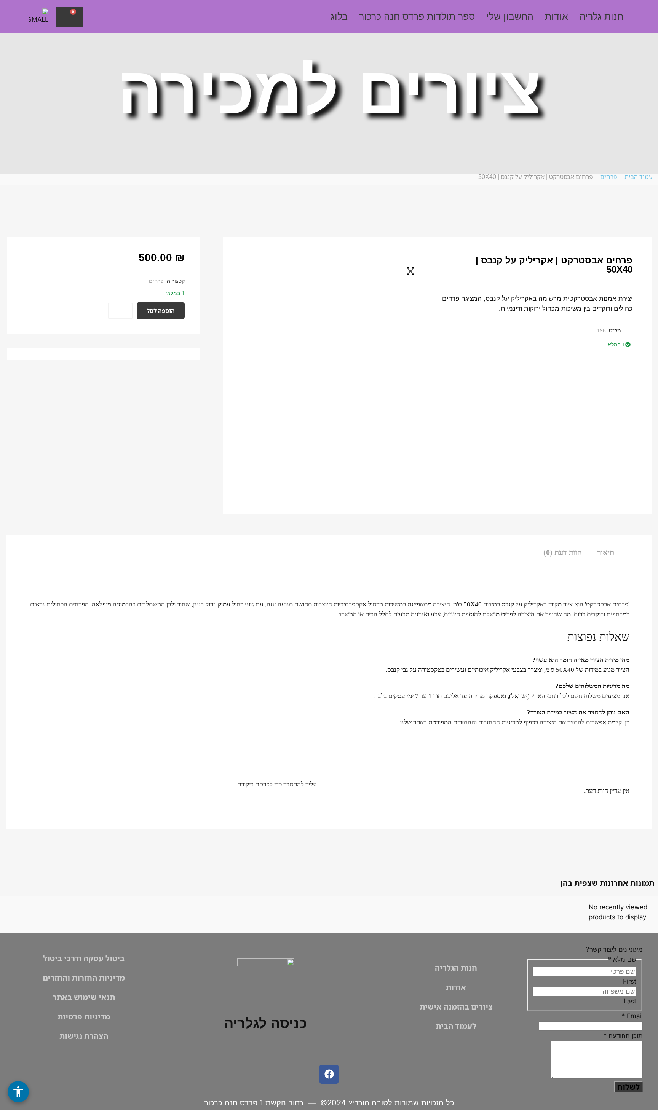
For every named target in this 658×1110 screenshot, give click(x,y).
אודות (556, 16)
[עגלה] (69, 17)
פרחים (608, 176)
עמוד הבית (638, 176)
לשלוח (628, 1087)
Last (630, 1001)
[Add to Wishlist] (120, 311)
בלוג (339, 16)
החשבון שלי (509, 16)
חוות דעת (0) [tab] (562, 552)
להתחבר (293, 784)
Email (632, 1016)
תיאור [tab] (605, 552)
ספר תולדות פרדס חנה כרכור (417, 16)
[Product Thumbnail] (410, 271)
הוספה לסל (161, 310)
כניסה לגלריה (265, 1023)
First (629, 981)
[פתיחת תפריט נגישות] (18, 1091)
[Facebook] (329, 1074)
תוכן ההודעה (623, 1036)
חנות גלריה (601, 16)
